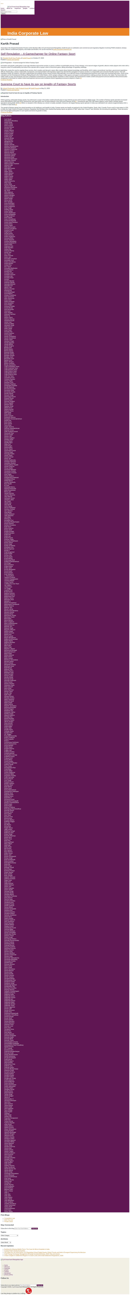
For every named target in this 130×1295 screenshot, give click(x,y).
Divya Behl (7, 414)
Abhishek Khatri (9, 157)
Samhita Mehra (9, 894)
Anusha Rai (8, 271)
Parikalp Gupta (9, 731)
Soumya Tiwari (9, 1040)
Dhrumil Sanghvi (9, 401)
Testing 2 (7, 1113)
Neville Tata (8, 693)
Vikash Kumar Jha (10, 1168)
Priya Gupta (8, 766)
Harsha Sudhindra (10, 460)
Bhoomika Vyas (9, 358)
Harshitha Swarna (10, 463)
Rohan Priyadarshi (10, 856)
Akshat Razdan (9, 193)
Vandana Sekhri (9, 1138)
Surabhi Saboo (9, 1077)
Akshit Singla (8, 198)
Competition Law (9, 1218)
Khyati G (7, 550)
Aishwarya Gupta (9, 189)
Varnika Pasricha (9, 1146)
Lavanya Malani (9, 580)
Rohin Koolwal (9, 861)
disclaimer (7, 1273)
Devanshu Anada (9, 392)
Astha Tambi (8, 328)
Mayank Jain (8, 626)
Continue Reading (6, 80)
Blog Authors (6, 116)
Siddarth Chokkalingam (11, 991)
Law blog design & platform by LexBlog (13, 1293)
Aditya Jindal (8, 171)
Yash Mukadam (9, 1200)
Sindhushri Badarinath (11, 1013)
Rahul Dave (8, 788)
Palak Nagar (8, 726)
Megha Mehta (8, 641)
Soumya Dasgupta (10, 1035)
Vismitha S (7, 1183)
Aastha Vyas (8, 136)
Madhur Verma (8, 598)
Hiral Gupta (7, 474)
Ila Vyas (6, 485)
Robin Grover (8, 853)
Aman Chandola (9, 205)
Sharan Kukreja (9, 942)
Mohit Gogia (8, 653)
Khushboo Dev (9, 547)
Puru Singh (7, 780)
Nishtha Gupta (8, 713)
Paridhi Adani (8, 729)
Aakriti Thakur (8, 124)
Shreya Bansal (9, 970)
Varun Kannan (8, 1154)
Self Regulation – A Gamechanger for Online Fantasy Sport (38, 53)
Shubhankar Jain (9, 986)
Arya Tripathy (8, 312)
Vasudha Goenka (9, 1157)
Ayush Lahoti (8, 339)
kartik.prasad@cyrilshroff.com (62, 49)
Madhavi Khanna (9, 595)
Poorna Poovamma (10, 744)
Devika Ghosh (8, 393)
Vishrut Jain (8, 1181)
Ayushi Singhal (9, 346)
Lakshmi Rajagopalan (11, 579)
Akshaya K (7, 518)
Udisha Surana (9, 1127)
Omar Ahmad (8, 723)
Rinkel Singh (8, 834)
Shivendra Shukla (9, 961)
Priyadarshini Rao (10, 767)
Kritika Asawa (8, 566)
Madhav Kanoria (9, 593)
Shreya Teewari (9, 975)
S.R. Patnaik (8, 1048)
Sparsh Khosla (9, 1046)
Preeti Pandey (8, 761)
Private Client (8, 1221)
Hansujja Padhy (9, 453)
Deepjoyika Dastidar (10, 385)
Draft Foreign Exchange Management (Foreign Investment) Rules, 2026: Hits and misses (32, 1254)
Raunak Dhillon (9, 810)
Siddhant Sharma (9, 993)
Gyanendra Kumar (10, 450)
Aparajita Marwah (9, 284)
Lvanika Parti (8, 590)
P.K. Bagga (7, 734)
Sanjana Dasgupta (10, 908)
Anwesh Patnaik (9, 282)
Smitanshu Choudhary (11, 1015)
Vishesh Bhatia (9, 1180)
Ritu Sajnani (8, 850)
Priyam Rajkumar (9, 772)
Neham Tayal (8, 691)
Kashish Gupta (9, 539)
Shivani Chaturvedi (10, 954)
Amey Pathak (8, 211)
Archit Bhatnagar (9, 292)
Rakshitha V (8, 798)
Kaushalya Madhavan (11, 541)
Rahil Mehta (8, 786)
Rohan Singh (8, 858)
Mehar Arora (8, 644)
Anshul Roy (8, 265)
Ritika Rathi (8, 847)
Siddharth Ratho (9, 1002)
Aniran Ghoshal (9, 239)
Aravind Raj (8, 290)
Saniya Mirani (8, 907)
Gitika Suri (7, 444)
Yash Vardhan (8, 1202)
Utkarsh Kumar (9, 1135)
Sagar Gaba (8, 880)
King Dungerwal (9, 552)
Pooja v (6, 740)
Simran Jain (8, 1008)
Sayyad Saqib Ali (9, 920)
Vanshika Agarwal (10, 1140)
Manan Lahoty (8, 609)
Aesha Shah (8, 184)
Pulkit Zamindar (9, 777)
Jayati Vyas (7, 503)
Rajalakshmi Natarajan (11, 791)
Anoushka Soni (9, 260)
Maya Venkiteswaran (10, 623)
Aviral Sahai (8, 335)
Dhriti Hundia (8, 400)
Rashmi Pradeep (9, 807)
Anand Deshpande (10, 220)
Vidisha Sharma (9, 1165)
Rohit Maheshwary (10, 863)
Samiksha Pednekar (10, 896)
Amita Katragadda (10, 214)
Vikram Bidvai (8, 1170)
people (25, 8)
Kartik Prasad (26, 58)
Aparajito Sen (8, 285)
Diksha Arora (8, 408)
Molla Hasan (8, 656)
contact (32, 8)
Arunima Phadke (9, 306)
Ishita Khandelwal (9, 490)
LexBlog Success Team (11, 583)
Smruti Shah (8, 1018)
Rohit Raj (7, 864)
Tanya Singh (8, 1107)
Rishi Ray (7, 840)
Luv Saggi (7, 588)
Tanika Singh (8, 1094)
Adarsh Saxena (9, 162)
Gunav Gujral (8, 449)
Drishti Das (7, 420)
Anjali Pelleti (8, 244)
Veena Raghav (9, 1161)
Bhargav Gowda (9, 355)
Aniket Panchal (9, 235)
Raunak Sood (8, 812)
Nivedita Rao (8, 717)
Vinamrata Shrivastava (11, 1173)
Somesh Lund (8, 1026)
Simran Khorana (9, 1010)
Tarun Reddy (8, 1110)
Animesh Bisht (8, 238)
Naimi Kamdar (8, 674)
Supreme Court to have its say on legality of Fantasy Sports (38, 84)
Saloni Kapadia (9, 888)
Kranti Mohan (8, 558)
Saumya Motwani (9, 931)
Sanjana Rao (8, 910)
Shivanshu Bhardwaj (10, 959)
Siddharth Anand (9, 996)
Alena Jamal (8, 200)
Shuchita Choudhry (10, 988)
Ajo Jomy (7, 190)
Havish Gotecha (9, 466)
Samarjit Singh (9, 891)
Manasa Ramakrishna (11, 610)
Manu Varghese (9, 622)
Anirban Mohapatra (10, 241)
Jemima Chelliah (9, 509)
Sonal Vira (7, 1031)
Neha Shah (7, 688)
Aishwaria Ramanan (10, 187)
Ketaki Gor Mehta (9, 545)
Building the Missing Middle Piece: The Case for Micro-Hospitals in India (27, 1249)
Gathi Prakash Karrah (22, 88)
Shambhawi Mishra (10, 939)
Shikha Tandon (9, 950)
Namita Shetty (8, 677)
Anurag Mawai (8, 270)
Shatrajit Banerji (9, 945)
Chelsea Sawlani (9, 379)
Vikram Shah (8, 1172)
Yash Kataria (8, 1197)
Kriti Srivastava (9, 564)
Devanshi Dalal (9, 390)
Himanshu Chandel (10, 473)
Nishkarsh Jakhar (9, 712)
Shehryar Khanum (10, 948)
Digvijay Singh (8, 406)
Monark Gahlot (8, 661)
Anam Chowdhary (10, 219)
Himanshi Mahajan (10, 469)
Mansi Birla (7, 618)
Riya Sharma (8, 851)
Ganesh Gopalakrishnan (12, 428)
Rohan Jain (7, 855)
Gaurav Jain (8, 436)
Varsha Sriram (8, 1149)
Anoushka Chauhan (10, 258)
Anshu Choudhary (10, 262)
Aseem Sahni (8, 317)
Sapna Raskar (8, 918)
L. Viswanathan (9, 576)
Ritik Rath (7, 845)
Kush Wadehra (9, 574)
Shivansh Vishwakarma (11, 958)
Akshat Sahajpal (9, 195)
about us (9, 8)
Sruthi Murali (8, 1059)
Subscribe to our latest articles (10, 1285)
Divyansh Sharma (9, 417)
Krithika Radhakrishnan (11, 561)
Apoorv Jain (8, 287)
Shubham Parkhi (9, 981)
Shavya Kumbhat (9, 947)
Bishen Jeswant (9, 363)
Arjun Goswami (9, 297)
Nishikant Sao (8, 710)
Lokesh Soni (8, 587)
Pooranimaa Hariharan (11, 742)
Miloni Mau (7, 645)
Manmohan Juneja (10, 615)
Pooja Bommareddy (10, 736)
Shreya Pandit (8, 973)
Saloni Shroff (8, 889)
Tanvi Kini (7, 1102)
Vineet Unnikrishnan (10, 1176)
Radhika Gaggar (9, 821)
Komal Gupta (8, 557)
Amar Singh (8, 208)
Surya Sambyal (9, 1083)
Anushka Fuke (8, 273)
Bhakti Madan (8, 349)
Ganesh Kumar (9, 430)
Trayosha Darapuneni (11, 1118)
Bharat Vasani (8, 350)
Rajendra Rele (8, 794)
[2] (20, 103)
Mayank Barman (9, 625)
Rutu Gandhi (8, 874)
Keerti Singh (8, 544)
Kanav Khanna (9, 523)
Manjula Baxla (8, 614)
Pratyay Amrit (8, 758)
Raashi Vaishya (9, 783)
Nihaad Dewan (9, 696)
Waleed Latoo (8, 1189)
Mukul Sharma (8, 671)
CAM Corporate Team (11, 368)
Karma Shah (8, 530)
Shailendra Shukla (10, 934)
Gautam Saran (8, 439)
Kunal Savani (8, 572)
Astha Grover (8, 327)
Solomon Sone (9, 1024)
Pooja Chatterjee (9, 737)
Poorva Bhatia (8, 745)
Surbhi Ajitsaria (9, 1080)
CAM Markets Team (10, 373)
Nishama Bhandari (10, 707)
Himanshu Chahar (10, 471)
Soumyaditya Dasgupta (11, 1043)
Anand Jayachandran (11, 222)
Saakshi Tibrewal (9, 877)
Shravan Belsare (9, 964)
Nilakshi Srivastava (10, 706)
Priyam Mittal (8, 771)
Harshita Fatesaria (10, 461)
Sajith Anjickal (8, 883)
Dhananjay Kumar (10, 396)
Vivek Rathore (8, 1188)
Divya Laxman (8, 415)
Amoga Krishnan (9, 216)
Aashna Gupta (8, 133)
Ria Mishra (7, 824)
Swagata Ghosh (9, 1089)
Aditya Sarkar (8, 178)
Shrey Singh (8, 967)
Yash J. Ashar (8, 1191)
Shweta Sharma (9, 989)
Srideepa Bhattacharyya (11, 1051)
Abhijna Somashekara (11, 146)
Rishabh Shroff (7, 58)
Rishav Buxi (8, 837)
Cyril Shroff (7, 119)
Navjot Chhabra (9, 683)
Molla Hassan (8, 658)
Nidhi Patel (7, 694)
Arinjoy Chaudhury (10, 295)
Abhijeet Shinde (9, 144)
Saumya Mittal (8, 929)
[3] (16, 104)
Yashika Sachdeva (10, 1203)
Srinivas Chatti (8, 1053)
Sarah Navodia (9, 923)
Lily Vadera (7, 585)
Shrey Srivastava (9, 969)
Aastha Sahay (8, 135)
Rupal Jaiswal (8, 872)
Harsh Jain (7, 458)
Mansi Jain (7, 492)
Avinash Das (8, 331)
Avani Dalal (8, 330)
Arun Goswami (9, 303)
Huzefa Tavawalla (9, 482)
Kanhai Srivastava (10, 525)
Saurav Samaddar (10, 932)
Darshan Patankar (10, 384)
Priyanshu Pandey (10, 775)
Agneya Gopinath (9, 186)
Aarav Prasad (8, 125)
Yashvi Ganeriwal (9, 1205)
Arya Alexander (9, 309)
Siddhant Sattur (9, 994)
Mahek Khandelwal (10, 603)
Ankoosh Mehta (9, 251)
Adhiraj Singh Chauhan (11, 163)
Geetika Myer (8, 442)
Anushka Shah (9, 278)
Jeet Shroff (7, 504)
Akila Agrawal (8, 192)
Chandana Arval (9, 377)
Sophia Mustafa (9, 1034)
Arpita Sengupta (9, 301)
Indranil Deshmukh (9, 88)
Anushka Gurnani (9, 274)
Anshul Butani (8, 263)
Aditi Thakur (8, 170)
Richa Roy (7, 826)
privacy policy (8, 1274)
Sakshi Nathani (9, 885)
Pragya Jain (8, 750)
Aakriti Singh (8, 122)
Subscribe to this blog (7, 1228)
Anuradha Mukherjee (10, 268)
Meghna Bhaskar (9, 642)
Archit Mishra (8, 293)
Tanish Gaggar (8, 1096)
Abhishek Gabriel (9, 155)
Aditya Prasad (8, 176)
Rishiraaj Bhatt (9, 842)
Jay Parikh (7, 501)
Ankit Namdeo (8, 247)
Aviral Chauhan (9, 333)
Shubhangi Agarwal (10, 985)
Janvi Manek (8, 496)
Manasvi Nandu (9, 612)
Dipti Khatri (7, 412)
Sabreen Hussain (9, 878)
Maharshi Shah (9, 599)
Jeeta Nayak (8, 506)
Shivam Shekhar (9, 953)
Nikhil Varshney (9, 699)
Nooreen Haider (9, 720)
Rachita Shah (8, 785)
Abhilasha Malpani (10, 147)
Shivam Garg (8, 951)
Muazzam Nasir (9, 666)
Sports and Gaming (13, 59)
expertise (18, 8)
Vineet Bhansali (9, 1175)
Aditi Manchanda (9, 168)
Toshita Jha (7, 1116)
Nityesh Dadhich (9, 715)
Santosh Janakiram (10, 915)
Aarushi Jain (8, 128)
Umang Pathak (9, 1130)
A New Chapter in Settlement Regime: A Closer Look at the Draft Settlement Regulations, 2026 (33, 1255)
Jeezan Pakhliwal (9, 507)
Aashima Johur (9, 132)
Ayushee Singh (9, 341)
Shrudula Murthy (9, 978)
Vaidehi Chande (9, 1137)
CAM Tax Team (9, 376)
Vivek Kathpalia (9, 1186)
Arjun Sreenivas (9, 298)
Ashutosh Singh (9, 325)
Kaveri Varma (8, 542)
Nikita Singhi (8, 702)
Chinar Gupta (8, 381)
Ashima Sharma (9, 319)
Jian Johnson (8, 511)
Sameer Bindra (9, 893)
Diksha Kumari (9, 409)
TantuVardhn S (9, 1099)
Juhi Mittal (7, 517)
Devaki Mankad (9, 387)
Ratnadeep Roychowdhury (12, 809)
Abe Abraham (8, 140)
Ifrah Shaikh (8, 484)
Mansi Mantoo (8, 620)
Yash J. (6, 1192)
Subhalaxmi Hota (9, 1064)
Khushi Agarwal (9, 549)
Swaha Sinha (8, 1091)
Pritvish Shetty (8, 764)
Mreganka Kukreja (10, 664)
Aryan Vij (7, 316)
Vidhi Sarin (7, 1164)
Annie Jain (7, 257)
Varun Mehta (8, 1156)
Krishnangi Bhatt (9, 560)
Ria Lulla (7, 823)
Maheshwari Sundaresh (11, 604)
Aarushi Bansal (9, 127)
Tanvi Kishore (8, 1103)
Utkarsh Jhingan (9, 1134)
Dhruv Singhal (8, 403)
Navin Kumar (8, 682)
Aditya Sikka (8, 179)
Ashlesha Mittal (9, 323)
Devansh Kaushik (9, 388)
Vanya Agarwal (9, 1143)
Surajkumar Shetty (10, 1078)
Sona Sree (7, 1027)
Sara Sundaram (9, 921)
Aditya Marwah (9, 173)
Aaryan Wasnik (9, 130)
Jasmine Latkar (9, 499)
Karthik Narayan (9, 533)
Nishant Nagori (9, 709)
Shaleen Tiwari (9, 935)
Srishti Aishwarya (9, 1056)
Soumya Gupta (9, 1037)
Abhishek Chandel (10, 154)
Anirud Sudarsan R (10, 243)
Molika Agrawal (9, 655)
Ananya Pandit (9, 230)
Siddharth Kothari (9, 1000)
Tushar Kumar (8, 1121)
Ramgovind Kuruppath (11, 801)
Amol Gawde (8, 217)
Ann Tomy (7, 254)
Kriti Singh (7, 563)
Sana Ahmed (8, 897)
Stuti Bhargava (9, 1061)
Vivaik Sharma (8, 1184)
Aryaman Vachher (9, 314)
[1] (81, 78)
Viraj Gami (7, 1178)
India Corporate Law (27, 33)
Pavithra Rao (8, 733)
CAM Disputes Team (10, 369)
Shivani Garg (8, 956)
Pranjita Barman (9, 753)
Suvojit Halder (8, 1088)
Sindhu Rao (8, 1012)
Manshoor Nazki (9, 617)
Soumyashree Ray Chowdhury (14, 1045)
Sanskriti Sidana (9, 913)
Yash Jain (7, 1194)
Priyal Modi (7, 769)
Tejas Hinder (8, 1111)
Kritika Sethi (8, 568)
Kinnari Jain (8, 555)
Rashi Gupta (8, 804)
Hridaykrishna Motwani (11, 477)
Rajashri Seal (8, 793)
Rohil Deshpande (9, 859)
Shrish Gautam (9, 977)
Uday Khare (8, 1124)
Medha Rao (8, 634)
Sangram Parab (9, 904)
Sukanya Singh (9, 1070)
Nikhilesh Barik (9, 701)
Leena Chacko (8, 582)
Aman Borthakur (9, 203)
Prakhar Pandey (9, 752)
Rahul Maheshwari (10, 790)
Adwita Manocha (9, 181)
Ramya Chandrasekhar (11, 802)
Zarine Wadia (8, 1211)
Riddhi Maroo (8, 828)
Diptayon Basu (9, 411)
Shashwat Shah (9, 943)
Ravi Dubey (8, 813)
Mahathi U (7, 601)
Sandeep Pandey (9, 901)
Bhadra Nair (8, 347)
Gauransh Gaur (9, 433)
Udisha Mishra (8, 1126)
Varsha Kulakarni (9, 1153)
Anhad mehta (8, 233)
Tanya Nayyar (8, 1105)
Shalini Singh (8, 937)
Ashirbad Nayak (9, 320)
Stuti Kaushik (8, 1062)
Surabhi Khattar (9, 1075)
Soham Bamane (9, 1021)
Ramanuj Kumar (9, 799)
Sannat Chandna (9, 912)
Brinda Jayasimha (10, 365)
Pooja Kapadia (9, 739)
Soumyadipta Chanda (11, 1042)
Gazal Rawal (8, 441)
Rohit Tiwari (8, 866)
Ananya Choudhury (10, 228)
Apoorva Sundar (9, 289)
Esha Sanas (8, 423)
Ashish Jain (8, 322)
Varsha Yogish (8, 1151)
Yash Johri (7, 1195)
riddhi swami (8, 829)
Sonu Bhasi (8, 1032)
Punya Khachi (8, 778)
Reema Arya (8, 818)
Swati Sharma (8, 1092)
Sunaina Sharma (9, 1072)
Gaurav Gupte (8, 434)
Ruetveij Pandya (9, 870)
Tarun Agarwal (8, 1108)
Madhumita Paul (9, 596)
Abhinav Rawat (9, 152)
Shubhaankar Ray (10, 980)
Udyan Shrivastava (10, 1129)
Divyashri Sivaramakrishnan (13, 419)
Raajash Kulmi (9, 782)
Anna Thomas (8, 255)
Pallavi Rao (8, 728)
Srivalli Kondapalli (10, 1058)
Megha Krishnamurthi (11, 639)
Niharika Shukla (9, 698)
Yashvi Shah (8, 1207)
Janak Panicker (9, 493)
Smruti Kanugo (9, 1016)
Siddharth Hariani (9, 997)
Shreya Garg (8, 972)
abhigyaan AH (8, 141)
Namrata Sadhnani (10, 680)
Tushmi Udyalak (9, 1123)
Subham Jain (8, 1065)
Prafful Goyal (8, 747)
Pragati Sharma (9, 748)
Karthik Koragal (9, 531)
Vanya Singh (8, 1145)
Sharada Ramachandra (11, 940)
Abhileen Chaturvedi (10, 149)
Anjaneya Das (8, 246)
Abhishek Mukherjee (10, 159)
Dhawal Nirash (9, 398)
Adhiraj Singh (8, 165)
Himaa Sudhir (8, 468)
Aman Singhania (9, 206)
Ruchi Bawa (8, 869)
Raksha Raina (8, 796)
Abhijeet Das (8, 143)
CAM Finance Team (10, 371)
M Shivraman (8, 591)
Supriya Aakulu (9, 1073)
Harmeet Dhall (8, 457)
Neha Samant (8, 687)
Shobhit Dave (8, 962)
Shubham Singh (9, 983)
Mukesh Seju (8, 669)
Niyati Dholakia (9, 718)
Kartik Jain (7, 536)
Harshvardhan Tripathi (11, 465)
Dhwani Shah (8, 404)
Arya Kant (7, 311)
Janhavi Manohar (9, 495)
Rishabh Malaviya (10, 836)
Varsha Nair (8, 1148)
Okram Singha (8, 721)
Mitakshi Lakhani (9, 648)
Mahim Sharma (9, 606)
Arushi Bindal (8, 308)
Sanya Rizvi (8, 916)
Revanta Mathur (9, 820)
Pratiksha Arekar (9, 756)
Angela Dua (8, 232)
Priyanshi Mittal (9, 774)
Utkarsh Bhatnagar (10, 1132)
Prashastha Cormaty (10, 755)
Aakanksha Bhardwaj (11, 121)
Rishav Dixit (8, 839)
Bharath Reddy (9, 352)
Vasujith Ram (8, 1159)
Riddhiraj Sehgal (9, 831)
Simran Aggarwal (9, 1007)
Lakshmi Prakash (9, 577)
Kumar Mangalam (9, 569)
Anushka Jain (8, 276)
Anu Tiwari (7, 266)
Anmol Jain (7, 252)
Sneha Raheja (8, 1019)
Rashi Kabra (8, 805)
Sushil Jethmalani (9, 1086)
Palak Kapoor (8, 725)
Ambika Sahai (8, 209)
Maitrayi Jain (8, 607)
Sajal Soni (7, 882)
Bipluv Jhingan (9, 362)
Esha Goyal (8, 422)
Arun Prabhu (17, 58)
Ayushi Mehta (8, 344)
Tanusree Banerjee (10, 1100)
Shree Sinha (8, 966)
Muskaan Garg (8, 672)
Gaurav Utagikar (9, 438)
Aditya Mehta (8, 174)
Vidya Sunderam (9, 1167)
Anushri (6, 279)
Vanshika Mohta (9, 1142)
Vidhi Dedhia (8, 1162)
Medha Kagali (8, 631)
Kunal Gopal (8, 571)
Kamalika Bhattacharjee (11, 522)
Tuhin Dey (7, 1119)
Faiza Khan (7, 425)
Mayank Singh (8, 628)
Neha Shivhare (9, 690)
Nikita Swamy (8, 704)
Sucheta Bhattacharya (11, 1069)
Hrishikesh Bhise (9, 479)
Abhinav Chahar (9, 151)
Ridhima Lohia (8, 832)
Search (3, 13)
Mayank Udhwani (9, 629)
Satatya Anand (8, 926)
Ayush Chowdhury (10, 336)
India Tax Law (8, 1220)
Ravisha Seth (8, 817)
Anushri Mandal (9, 281)
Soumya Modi (8, 1038)
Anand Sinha (8, 224)
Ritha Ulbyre (8, 843)
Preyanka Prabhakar (10, 763)
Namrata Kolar (8, 679)
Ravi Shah (7, 815)
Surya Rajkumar (9, 1081)
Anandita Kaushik (9, 227)
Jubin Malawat (8, 515)
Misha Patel (8, 647)
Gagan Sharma (9, 427)
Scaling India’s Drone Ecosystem (14, 1251)
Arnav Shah (8, 300)
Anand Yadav (8, 225)
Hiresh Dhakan (9, 476)
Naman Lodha (8, 675)
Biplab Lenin (8, 360)
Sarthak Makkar (9, 924)
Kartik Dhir (7, 534)
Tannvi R (7, 1097)
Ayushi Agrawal (9, 343)
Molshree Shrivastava (11, 660)
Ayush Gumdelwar (10, 338)
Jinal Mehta (7, 512)
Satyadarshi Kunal (10, 928)
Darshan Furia (8, 382)
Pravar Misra (8, 759)
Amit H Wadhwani (9, 212)
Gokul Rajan (8, 446)
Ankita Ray (7, 249)
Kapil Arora (7, 526)
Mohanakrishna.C (9, 652)
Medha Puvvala (9, 633)
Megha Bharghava (10, 637)
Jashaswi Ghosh (9, 498)
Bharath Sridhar (9, 354)
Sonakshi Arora (9, 1029)
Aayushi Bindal (9, 138)
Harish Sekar (8, 455)
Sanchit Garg (8, 899)
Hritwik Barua (8, 480)
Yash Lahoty (8, 1199)
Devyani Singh (9, 395)
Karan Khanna (8, 528)
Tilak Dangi (7, 1115)
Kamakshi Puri (8, 520)
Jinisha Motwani (9, 514)
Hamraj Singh (8, 452)
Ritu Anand (7, 848)
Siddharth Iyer (8, 999)
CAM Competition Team (11, 366)
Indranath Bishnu (9, 487)
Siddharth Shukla (9, 1004)
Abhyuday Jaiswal (10, 160)
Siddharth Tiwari (9, 1005)
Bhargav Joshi (8, 357)
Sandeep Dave (9, 902)
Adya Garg (7, 182)
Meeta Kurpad (8, 636)
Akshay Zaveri (8, 197)
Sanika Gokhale (9, 905)
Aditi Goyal (7, 167)
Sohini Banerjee (9, 1023)
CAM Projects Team (10, 374)
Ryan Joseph (8, 875)
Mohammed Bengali (10, 650)
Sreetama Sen (8, 1050)
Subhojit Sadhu (9, 1067)
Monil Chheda (8, 663)
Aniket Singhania (9, 236)
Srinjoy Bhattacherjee (11, 1054)
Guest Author (8, 447)
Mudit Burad (8, 668)
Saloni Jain (7, 886)
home (2, 8)
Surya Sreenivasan (10, 1084)
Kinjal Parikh (8, 553)
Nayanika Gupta (9, 685)
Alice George (8, 201)
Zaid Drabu (7, 1210)
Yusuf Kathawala (9, 1208)
